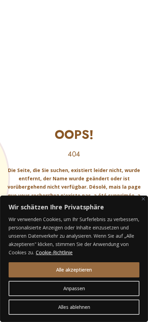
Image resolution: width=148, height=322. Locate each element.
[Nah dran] (143, 198)
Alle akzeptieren (74, 269)
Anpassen (74, 288)
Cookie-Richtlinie (54, 252)
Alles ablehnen (74, 307)
